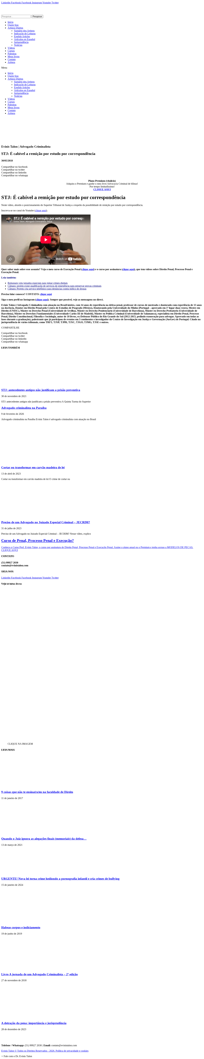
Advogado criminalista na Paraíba (24, 407)
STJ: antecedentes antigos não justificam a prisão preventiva (40, 390)
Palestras (12, 53)
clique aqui (40, 210)
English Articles (22, 36)
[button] (102, 67)
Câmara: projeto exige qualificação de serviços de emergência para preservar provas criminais (54, 286)
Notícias (18, 45)
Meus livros (13, 56)
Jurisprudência (21, 42)
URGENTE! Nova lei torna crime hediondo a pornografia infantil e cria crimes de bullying (60, 878)
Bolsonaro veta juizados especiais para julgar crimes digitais (38, 283)
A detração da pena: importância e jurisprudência (33, 1023)
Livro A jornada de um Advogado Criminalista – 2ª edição (39, 974)
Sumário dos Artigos (24, 30)
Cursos (11, 50)
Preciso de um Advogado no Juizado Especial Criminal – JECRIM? (45, 522)
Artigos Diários (15, 27)
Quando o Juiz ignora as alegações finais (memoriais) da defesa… (44, 838)
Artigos (11, 62)
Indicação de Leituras (25, 33)
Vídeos (11, 48)
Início (10, 22)
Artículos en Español (24, 39)
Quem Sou (13, 25)
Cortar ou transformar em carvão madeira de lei (33, 467)
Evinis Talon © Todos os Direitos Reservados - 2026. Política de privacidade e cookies (44, 1050)
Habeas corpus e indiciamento (20, 927)
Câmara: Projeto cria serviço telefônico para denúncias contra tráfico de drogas (47, 288)
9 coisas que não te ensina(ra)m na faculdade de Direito (37, 792)
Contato (12, 59)
